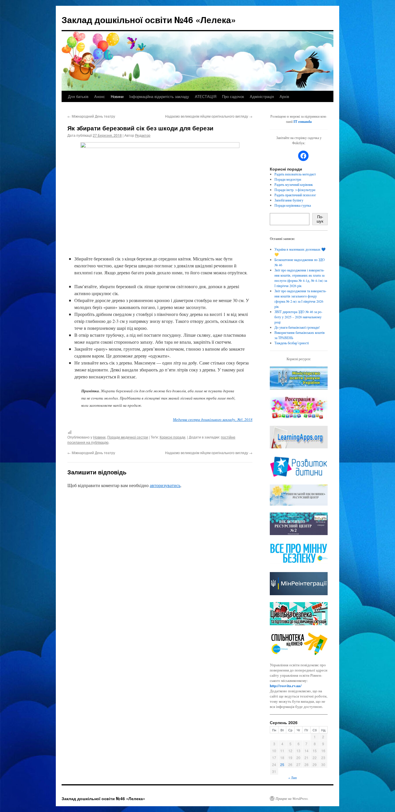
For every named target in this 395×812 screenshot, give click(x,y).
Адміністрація (262, 96)
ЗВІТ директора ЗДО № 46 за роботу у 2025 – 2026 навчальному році (298, 316)
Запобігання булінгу (288, 200)
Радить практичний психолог (295, 195)
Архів (284, 96)
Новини (117, 96)
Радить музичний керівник (293, 184)
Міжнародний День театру (91, 116)
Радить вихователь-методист (295, 174)
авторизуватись (165, 485)
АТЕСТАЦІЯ (205, 96)
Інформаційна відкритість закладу (159, 96)
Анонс (99, 96)
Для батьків (78, 96)
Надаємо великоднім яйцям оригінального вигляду (208, 116)
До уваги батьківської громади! (297, 327)
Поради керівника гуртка (292, 205)
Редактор (142, 135)
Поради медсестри (287, 179)
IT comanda (303, 121)
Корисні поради (172, 436)
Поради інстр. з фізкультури (294, 189)
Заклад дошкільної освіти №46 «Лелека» (149, 19)
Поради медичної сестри (127, 436)
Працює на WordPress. (292, 798)
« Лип (292, 777)
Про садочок (233, 96)
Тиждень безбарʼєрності (291, 343)
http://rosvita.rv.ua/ (286, 685)
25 (282, 764)
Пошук (320, 219)
